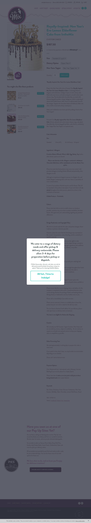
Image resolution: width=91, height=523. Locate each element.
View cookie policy (80, 521)
